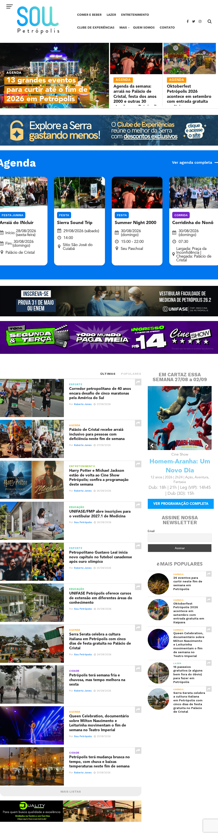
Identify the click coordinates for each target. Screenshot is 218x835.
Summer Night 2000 (135, 223)
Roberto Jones (83, 404)
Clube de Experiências (95, 28)
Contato (167, 28)
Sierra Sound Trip (74, 223)
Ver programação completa (180, 504)
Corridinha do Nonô (193, 223)
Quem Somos (144, 28)
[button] (152, 445)
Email (151, 531)
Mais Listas (70, 791)
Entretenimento (135, 15)
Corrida (181, 215)
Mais (123, 28)
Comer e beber (89, 15)
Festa (64, 215)
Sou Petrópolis (83, 522)
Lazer (111, 15)
